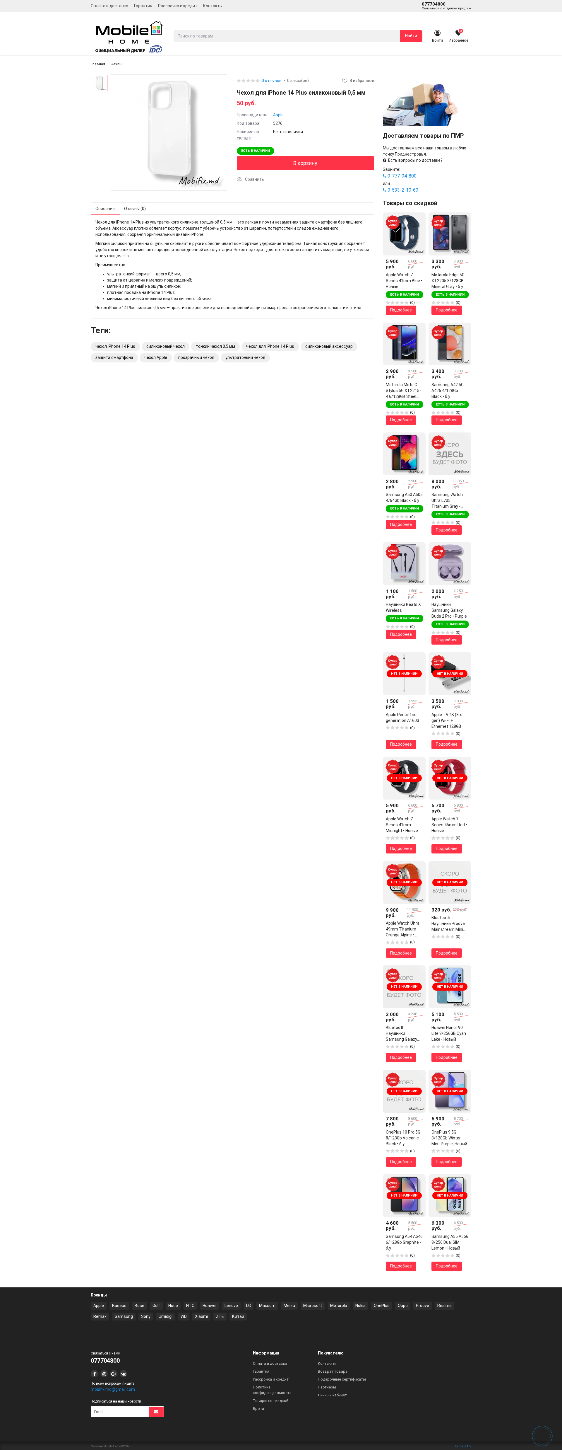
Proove (422, 1305)
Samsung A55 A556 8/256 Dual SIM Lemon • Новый (449, 1242)
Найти (411, 35)
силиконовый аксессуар (329, 346)
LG (248, 1305)
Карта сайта (463, 1446)
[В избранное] (416, 221)
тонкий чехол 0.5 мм (215, 346)
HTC (190, 1305)
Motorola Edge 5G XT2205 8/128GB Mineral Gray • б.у (448, 280)
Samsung (124, 1316)
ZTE (220, 1316)
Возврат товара (332, 1371)
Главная (98, 64)
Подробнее (401, 310)
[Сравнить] (416, 231)
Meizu (289, 1305)
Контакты (212, 6)
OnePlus (382, 1305)
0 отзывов (272, 81)
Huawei (209, 1305)
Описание (105, 208)
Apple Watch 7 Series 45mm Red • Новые (449, 825)
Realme (444, 1305)
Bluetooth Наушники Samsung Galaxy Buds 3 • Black (401, 1033)
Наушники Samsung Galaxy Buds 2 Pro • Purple (449, 610)
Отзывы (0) (135, 208)
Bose (139, 1305)
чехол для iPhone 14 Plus (270, 346)
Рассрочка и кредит (177, 6)
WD (184, 1316)
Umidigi (165, 1316)
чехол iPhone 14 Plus (115, 346)
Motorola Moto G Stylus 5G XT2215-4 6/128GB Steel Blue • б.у (403, 390)
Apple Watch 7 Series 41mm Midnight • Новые (402, 825)
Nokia (360, 1305)
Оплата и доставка (109, 6)
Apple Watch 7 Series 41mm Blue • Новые (404, 280)
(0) (412, 302)
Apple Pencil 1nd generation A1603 (402, 717)
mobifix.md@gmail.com (113, 1389)
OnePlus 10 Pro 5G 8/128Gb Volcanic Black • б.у (403, 1138)
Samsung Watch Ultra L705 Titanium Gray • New (447, 500)
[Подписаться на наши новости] (156, 1412)
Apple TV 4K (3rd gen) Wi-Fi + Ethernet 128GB (446, 720)
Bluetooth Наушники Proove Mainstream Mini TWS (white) (448, 923)
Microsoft (312, 1305)
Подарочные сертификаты (342, 1379)
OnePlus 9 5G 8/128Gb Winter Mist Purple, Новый (449, 1138)
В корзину (305, 163)
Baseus (119, 1305)
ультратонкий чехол (245, 357)
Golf (156, 1305)
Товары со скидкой (270, 1400)
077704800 (446, 5)
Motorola (338, 1305)
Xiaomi (201, 1316)
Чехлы (116, 64)
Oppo (403, 1305)
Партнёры (327, 1387)
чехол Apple (155, 357)
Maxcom (267, 1305)
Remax (100, 1316)
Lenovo (231, 1305)
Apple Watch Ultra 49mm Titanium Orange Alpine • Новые (402, 929)
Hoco (173, 1305)
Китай (238, 1316)
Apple (278, 115)
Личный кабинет (332, 1395)
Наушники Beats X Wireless (403, 607)
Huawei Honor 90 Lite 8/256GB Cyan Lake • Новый (448, 1033)
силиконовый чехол (165, 346)
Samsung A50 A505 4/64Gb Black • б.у (404, 497)
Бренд (258, 1408)
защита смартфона (114, 357)
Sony (145, 1316)
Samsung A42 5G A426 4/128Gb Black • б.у (447, 390)
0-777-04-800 (402, 176)
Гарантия (143, 6)
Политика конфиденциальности (272, 1390)
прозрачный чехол (196, 357)
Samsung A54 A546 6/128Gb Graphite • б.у (404, 1242)
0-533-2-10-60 (403, 190)
